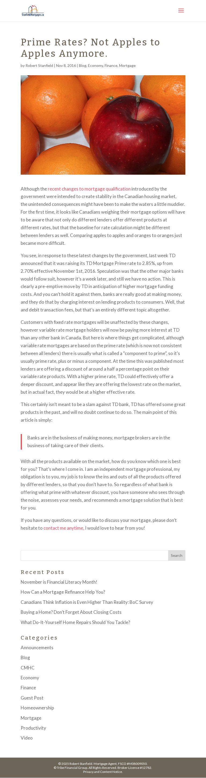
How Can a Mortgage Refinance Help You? (63, 592)
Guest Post (32, 698)
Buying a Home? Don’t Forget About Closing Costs (71, 612)
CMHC (28, 668)
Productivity (33, 728)
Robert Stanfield (39, 65)
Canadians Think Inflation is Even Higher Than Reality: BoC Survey (87, 602)
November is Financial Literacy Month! (59, 582)
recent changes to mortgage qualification (89, 189)
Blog (82, 65)
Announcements (37, 647)
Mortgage (127, 65)
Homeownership (37, 708)
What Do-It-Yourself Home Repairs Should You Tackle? (75, 622)
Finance (111, 65)
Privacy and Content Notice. (103, 772)
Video (27, 738)
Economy (95, 65)
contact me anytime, (63, 528)
